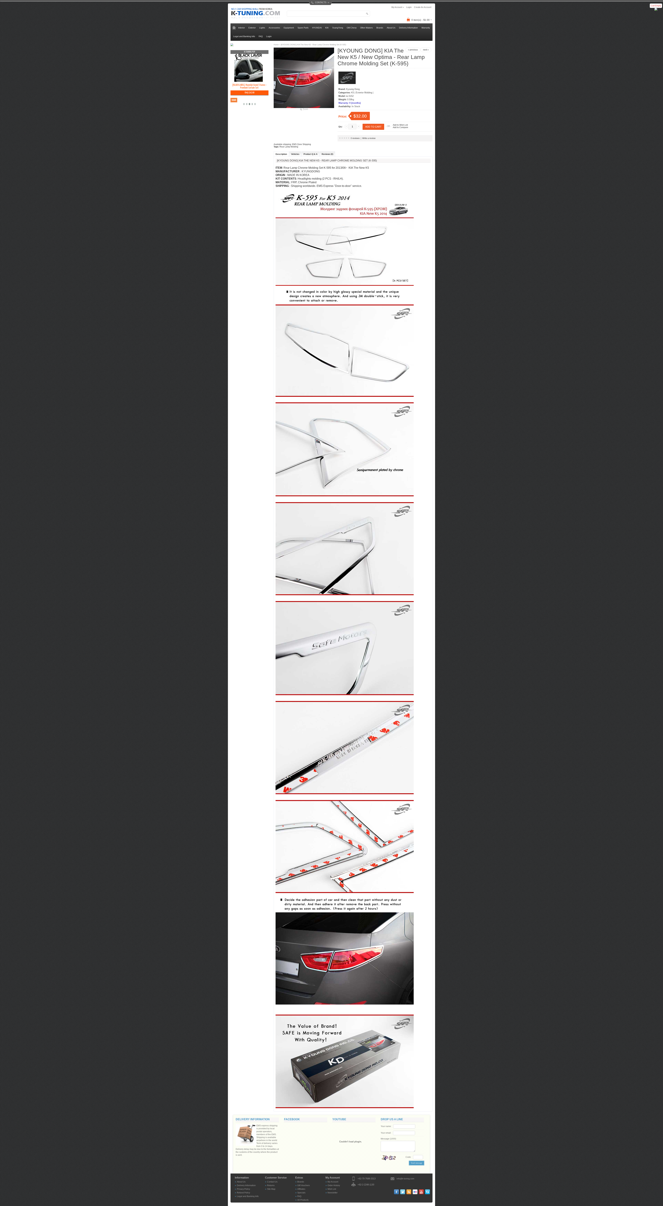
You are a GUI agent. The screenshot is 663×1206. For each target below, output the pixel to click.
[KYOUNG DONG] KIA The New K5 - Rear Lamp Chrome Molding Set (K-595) (313, 45)
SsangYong (337, 28)
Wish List (332, 1189)
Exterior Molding (364, 92)
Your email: (386, 1133)
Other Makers (366, 28)
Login (269, 36)
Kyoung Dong (353, 89)
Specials (301, 1192)
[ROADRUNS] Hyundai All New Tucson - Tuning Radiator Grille (249, 86)
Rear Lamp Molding (289, 147)
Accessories (274, 28)
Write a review (369, 138)
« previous (413, 50)
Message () (388, 1139)
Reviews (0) (327, 154)
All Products (303, 1200)
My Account (333, 1182)
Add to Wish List (400, 125)
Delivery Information (408, 28)
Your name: (386, 1126)
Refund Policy (243, 1192)
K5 (352, 92)
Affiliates (301, 1189)
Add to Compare (400, 127)
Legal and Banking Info (244, 36)
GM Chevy (352, 28)
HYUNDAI (317, 28)
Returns (271, 1185)
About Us (391, 28)
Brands (300, 1182)
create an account (422, 7)
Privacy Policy (243, 1189)
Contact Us (272, 1182)
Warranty (425, 28)
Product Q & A (311, 154)
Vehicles (295, 154)
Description (281, 154)
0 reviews (355, 138)
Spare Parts (303, 28)
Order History (334, 1185)
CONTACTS (320, 2)
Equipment (289, 28)
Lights (262, 28)
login (409, 7)
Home (276, 45)
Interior (241, 28)
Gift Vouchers (303, 1185)
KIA (327, 28)
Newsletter (333, 1192)
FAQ (261, 36)
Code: (408, 1157)
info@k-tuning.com (405, 1178)
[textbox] (328, 14)
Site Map (271, 1189)
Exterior (252, 28)
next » (426, 50)
